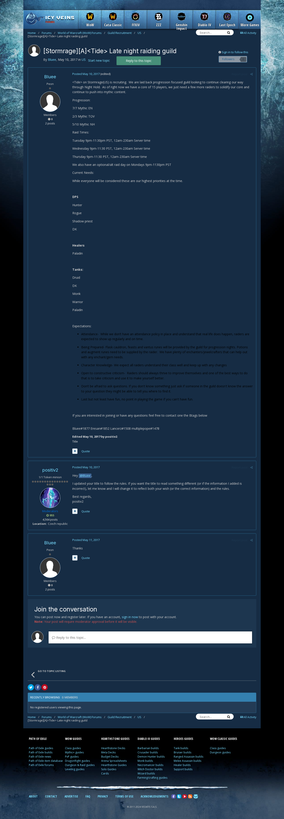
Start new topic (99, 60)
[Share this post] (251, 74)
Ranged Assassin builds (188, 756)
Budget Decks (109, 756)
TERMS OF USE (124, 796)
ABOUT (33, 796)
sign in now (130, 617)
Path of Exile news (40, 756)
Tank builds (181, 748)
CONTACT (51, 796)
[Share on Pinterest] (44, 687)
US (141, 33)
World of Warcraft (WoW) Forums (81, 33)
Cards (105, 773)
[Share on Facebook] (38, 687)
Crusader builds (148, 752)
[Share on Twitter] (31, 687)
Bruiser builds (182, 752)
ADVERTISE (71, 796)
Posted (86, 74)
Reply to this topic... (70, 637)
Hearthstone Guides (113, 765)
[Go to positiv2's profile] (50, 498)
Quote (85, 451)
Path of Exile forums (41, 765)
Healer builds (182, 765)
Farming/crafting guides (152, 778)
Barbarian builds (148, 748)
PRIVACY (103, 796)
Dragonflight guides (77, 761)
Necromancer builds (150, 765)
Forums (48, 33)
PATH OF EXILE (38, 739)
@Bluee (85, 476)
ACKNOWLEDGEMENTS (154, 796)
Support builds (183, 769)
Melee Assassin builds (187, 761)
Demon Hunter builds (151, 756)
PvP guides (72, 756)
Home (33, 33)
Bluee (50, 76)
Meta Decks (108, 752)
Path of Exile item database (46, 761)
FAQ (87, 796)
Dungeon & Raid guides (80, 765)
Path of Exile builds (40, 752)
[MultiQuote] (74, 451)
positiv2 (50, 470)
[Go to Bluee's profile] (34, 51)
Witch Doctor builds (150, 769)
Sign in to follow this (235, 52)
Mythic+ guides (74, 752)
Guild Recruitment (121, 33)
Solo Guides (108, 769)
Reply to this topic (139, 61)
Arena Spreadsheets (114, 761)
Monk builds (145, 761)
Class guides (73, 748)
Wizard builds (146, 773)
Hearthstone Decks (113, 748)
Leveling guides (74, 769)
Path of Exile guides (41, 748)
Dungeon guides (220, 752)
